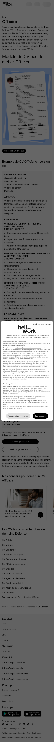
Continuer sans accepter (42, 324)
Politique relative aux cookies (12, 408)
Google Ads (43, 386)
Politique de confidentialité (35, 406)
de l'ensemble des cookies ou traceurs (27, 348)
